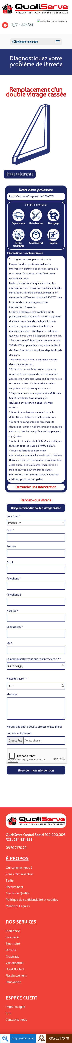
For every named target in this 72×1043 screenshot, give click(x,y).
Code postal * (15, 626)
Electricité (13, 943)
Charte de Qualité (18, 893)
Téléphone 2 (14, 594)
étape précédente (19, 174)
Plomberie (13, 931)
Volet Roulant (15, 969)
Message (12, 694)
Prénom (11, 546)
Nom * (10, 530)
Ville (9, 642)
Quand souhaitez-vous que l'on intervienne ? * (34, 658)
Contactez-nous (16, 1019)
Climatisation (14, 963)
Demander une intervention (36, 487)
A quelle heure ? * (17, 678)
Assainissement (16, 975)
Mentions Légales (18, 906)
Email (10, 562)
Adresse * (12, 610)
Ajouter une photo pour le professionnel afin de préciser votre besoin (34, 730)
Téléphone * (14, 578)
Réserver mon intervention (36, 770)
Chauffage (12, 956)
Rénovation (13, 982)
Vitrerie (11, 950)
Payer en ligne (15, 1007)
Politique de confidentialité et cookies (32, 899)
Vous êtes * (13, 516)
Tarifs (9, 880)
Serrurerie (12, 937)
